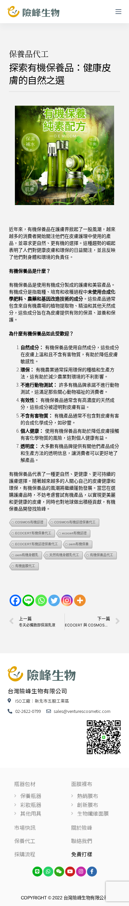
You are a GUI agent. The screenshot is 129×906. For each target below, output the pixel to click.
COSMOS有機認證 (29, 522)
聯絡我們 (81, 841)
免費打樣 (81, 854)
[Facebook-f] (92, 872)
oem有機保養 (79, 544)
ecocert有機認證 (74, 533)
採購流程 (24, 854)
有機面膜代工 (25, 566)
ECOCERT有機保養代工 (33, 533)
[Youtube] (70, 872)
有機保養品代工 (101, 555)
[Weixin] (59, 872)
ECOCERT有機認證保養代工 (36, 544)
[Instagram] (67, 600)
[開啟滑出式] (118, 12)
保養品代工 (29, 53)
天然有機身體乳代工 (64, 555)
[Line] (28, 600)
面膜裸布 (81, 784)
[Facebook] (15, 600)
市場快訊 (24, 827)
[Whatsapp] (41, 600)
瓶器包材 (24, 784)
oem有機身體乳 (26, 555)
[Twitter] (54, 600)
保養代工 (24, 841)
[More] (80, 600)
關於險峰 (81, 827)
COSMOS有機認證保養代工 (75, 522)
